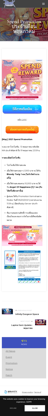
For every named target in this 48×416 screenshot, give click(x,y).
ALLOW (35, 408)
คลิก (19, 119)
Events (23, 16)
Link (23, 119)
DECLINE (13, 408)
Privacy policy (27, 392)
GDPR (29, 402)
